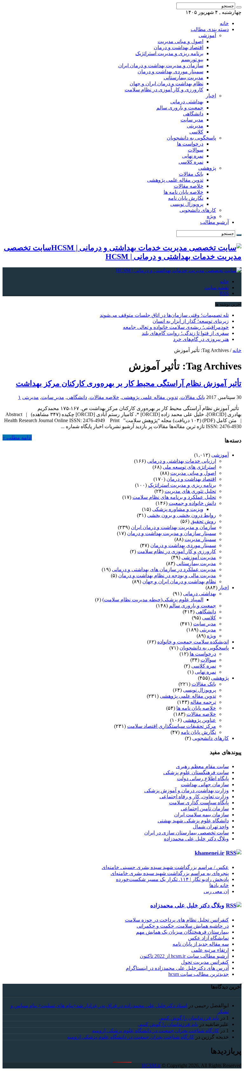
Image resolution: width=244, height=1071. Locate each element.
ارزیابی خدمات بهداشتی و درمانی (181, 461)
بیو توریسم (192, 59)
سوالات (195, 150)
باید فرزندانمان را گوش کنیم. (189, 1018)
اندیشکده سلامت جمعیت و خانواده (193, 641)
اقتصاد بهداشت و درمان (178, 47)
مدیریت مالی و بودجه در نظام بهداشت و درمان (167, 575)
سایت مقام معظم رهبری (202, 766)
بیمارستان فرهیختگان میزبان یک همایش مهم (182, 932)
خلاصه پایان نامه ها (183, 192)
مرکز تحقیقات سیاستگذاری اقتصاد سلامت (171, 726)
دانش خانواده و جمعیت (192, 503)
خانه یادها (219, 885)
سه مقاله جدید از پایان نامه (201, 944)
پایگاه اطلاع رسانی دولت (203, 778)
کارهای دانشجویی (198, 210)
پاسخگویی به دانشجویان (191, 137)
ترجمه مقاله (203, 702)
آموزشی (207, 35)
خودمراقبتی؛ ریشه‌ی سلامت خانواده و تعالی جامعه (176, 327)
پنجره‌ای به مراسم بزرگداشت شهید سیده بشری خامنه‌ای (170, 873)
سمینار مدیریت (200, 539)
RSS (224, 293)
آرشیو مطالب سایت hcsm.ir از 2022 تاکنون (184, 956)
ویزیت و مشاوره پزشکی (177, 509)
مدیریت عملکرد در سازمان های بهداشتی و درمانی (164, 569)
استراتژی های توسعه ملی (189, 467)
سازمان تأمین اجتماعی (205, 808)
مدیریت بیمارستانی (183, 77)
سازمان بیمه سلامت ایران (201, 814)
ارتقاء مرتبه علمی (210, 950)
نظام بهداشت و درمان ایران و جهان (166, 83)
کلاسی (196, 131)
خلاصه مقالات (188, 186)
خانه (224, 23)
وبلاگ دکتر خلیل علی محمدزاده (196, 838)
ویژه (211, 216)
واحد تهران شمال (211, 826)
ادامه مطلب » (17, 437)
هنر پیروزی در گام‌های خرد (201, 339)
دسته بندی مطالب (210, 29)
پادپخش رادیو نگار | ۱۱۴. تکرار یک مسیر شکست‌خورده (172, 879)
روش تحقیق (203, 521)
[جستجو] (238, 7)
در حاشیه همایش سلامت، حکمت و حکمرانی (183, 926)
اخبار (211, 95)
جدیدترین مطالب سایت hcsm (198, 974)
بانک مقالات (191, 174)
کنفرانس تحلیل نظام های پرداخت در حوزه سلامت (177, 920)
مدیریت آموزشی (198, 557)
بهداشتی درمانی (186, 101)
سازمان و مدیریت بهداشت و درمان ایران (160, 65)
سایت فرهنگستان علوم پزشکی (196, 772)
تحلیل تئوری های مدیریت (190, 491)
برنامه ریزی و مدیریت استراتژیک (169, 53)
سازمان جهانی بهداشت (205, 784)
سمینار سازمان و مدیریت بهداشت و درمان (171, 533)
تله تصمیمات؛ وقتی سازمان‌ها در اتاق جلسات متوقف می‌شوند (164, 315)
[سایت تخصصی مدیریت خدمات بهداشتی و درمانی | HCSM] (178, 270)
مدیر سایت (191, 119)
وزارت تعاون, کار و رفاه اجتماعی (194, 796)
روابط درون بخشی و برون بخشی (181, 515)
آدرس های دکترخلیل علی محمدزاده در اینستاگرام (177, 968)
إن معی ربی (216, 891)
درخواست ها (190, 144)
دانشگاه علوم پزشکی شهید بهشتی (193, 820)
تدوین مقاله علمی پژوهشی (175, 180)
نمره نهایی (192, 156)
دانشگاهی (193, 113)
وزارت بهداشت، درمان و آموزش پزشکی (186, 790)
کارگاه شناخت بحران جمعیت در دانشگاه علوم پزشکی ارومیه (155, 1030)
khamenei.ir (209, 853)
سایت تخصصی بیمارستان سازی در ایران (186, 832)
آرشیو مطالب (214, 222)
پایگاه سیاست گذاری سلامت (199, 802)
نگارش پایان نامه (185, 198)
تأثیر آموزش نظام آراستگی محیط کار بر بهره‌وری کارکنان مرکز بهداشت (128, 383)
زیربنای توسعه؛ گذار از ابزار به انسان (190, 321)
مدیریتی (195, 125)
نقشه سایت (216, 287)
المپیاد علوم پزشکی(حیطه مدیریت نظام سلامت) (152, 599)
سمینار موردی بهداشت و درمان (170, 71)
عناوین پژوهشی (199, 720)
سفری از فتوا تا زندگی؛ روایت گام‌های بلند (185, 333)
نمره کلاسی (191, 162)
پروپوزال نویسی (186, 204)
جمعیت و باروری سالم (179, 107)
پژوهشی (207, 168)
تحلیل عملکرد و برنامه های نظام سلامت (174, 497)
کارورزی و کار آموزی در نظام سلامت (164, 89)
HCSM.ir (151, 1065)
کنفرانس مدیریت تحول (205, 962)
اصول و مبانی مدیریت (180, 41)
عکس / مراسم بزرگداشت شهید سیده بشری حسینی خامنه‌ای (165, 867)
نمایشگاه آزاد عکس (208, 938)
